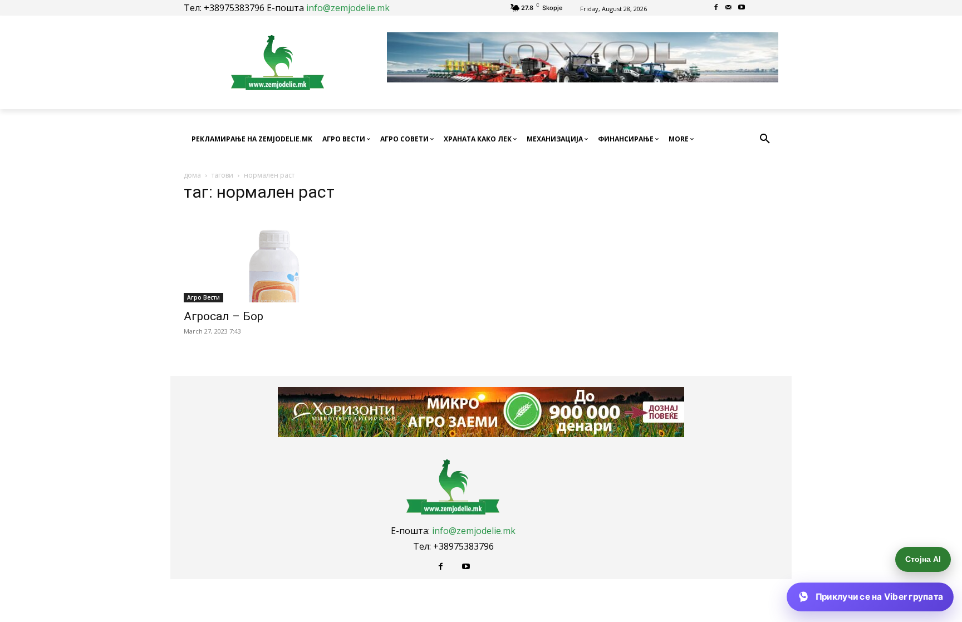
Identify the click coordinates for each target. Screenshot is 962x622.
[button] (765, 139)
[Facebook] (716, 8)
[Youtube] (741, 8)
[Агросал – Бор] (274, 257)
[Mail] (729, 8)
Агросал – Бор (223, 316)
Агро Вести (203, 297)
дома (192, 175)
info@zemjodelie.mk (348, 8)
